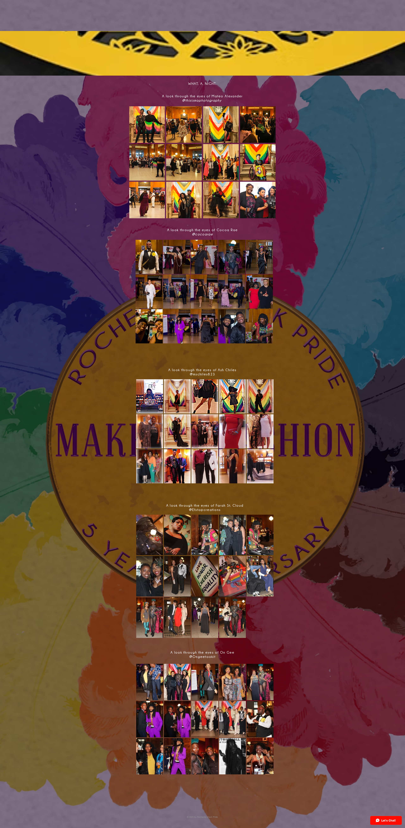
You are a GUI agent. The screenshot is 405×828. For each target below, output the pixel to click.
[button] (147, 124)
